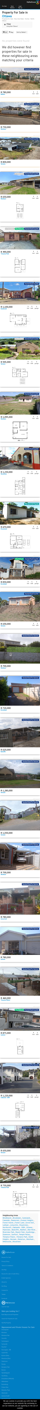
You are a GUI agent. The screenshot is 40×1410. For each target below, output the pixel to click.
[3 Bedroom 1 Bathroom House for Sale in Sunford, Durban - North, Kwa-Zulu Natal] (20, 1019)
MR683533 (36, 225)
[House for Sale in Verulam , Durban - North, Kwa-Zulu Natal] (20, 148)
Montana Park (5, 1335)
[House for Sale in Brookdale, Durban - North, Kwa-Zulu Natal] (20, 691)
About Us (4, 1282)
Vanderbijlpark (6, 1373)
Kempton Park (6, 1367)
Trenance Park (5, 254)
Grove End (4, 919)
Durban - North (29, 19)
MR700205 (36, 170)
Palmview (6, 1230)
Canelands (26, 1218)
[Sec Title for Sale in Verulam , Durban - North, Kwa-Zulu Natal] (20, 815)
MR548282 (36, 758)
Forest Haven (8, 1222)
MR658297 (36, 335)
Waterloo (21, 1239)
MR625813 (36, 445)
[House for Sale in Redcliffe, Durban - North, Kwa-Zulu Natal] (20, 732)
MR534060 (36, 1061)
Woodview (4, 474)
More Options (12, 6)
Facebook (4, 1298)
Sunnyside (4, 1344)
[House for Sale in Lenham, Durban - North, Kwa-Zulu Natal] (20, 941)
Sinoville (4, 1338)
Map (12, 32)
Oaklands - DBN (5, 1097)
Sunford (3, 1035)
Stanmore (6, 1234)
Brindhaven (7, 1218)
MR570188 (36, 716)
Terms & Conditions (7, 1265)
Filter (9, 24)
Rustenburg (5, 1384)
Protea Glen (5, 1387)
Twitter (4, 1294)
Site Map (4, 1270)
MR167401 (36, 966)
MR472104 (36, 881)
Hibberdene (5, 1381)
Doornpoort (5, 1330)
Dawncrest (15, 1220)
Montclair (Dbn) (6, 1358)
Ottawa (7, 16)
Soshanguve (5, 1341)
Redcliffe (3, 751)
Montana (4, 1332)
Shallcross (5, 1361)
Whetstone (7, 1241)
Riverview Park (8, 1232)
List (6, 32)
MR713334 (36, 66)
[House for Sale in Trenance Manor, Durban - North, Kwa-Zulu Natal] (20, 981)
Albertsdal (4, 1393)
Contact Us (5, 1290)
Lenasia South (6, 1396)
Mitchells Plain (6, 1390)
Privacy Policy (5, 1261)
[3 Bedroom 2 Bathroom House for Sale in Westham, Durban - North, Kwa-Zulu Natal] (20, 183)
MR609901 (36, 500)
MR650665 (36, 1159)
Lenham (3, 959)
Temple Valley (24, 1234)
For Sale (4, 6)
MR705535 (36, 135)
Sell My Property (6, 1323)
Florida (4, 1364)
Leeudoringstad (6, 1399)
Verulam (3, 164)
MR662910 (36, 632)
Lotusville (14, 1225)
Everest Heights (27, 1220)
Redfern (3, 94)
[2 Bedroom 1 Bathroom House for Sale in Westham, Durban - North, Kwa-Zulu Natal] (20, 403)
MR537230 (36, 555)
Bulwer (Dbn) (5, 1355)
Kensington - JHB (6, 1350)
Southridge (30, 1232)
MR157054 (36, 1124)
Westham (3, 129)
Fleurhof (4, 1347)
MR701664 (36, 1006)
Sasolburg (4, 1376)
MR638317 (36, 390)
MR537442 (36, 841)
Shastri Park (20, 1232)
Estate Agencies (6, 1278)
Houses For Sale (6, 1257)
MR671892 (36, 280)
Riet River (31, 1230)
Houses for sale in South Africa (10, 1274)
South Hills (5, 1353)
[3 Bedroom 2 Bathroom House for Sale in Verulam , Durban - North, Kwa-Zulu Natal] (20, 348)
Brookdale (4, 584)
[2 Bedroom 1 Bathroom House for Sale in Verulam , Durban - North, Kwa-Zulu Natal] (20, 606)
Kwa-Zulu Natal (19, 19)
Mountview (4, 529)
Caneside (6, 1220)
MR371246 (36, 925)
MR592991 (36, 674)
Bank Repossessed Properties (10, 1314)
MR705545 (36, 101)
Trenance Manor (5, 1000)
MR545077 (36, 799)
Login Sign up (20, 6)
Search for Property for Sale (9, 1319)
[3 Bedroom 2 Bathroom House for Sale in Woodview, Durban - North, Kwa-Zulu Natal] (20, 458)
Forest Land (19, 1222)
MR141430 (36, 590)
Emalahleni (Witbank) (8, 1378)
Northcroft (4, 309)
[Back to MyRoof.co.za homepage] (30, 2)
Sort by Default (21, 32)
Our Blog (4, 1286)
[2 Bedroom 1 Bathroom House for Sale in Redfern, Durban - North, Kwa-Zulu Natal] (20, 78)
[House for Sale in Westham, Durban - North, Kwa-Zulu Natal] (20, 113)
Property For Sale (7, 19)
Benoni (4, 1370)
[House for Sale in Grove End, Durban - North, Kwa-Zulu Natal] (20, 898)
